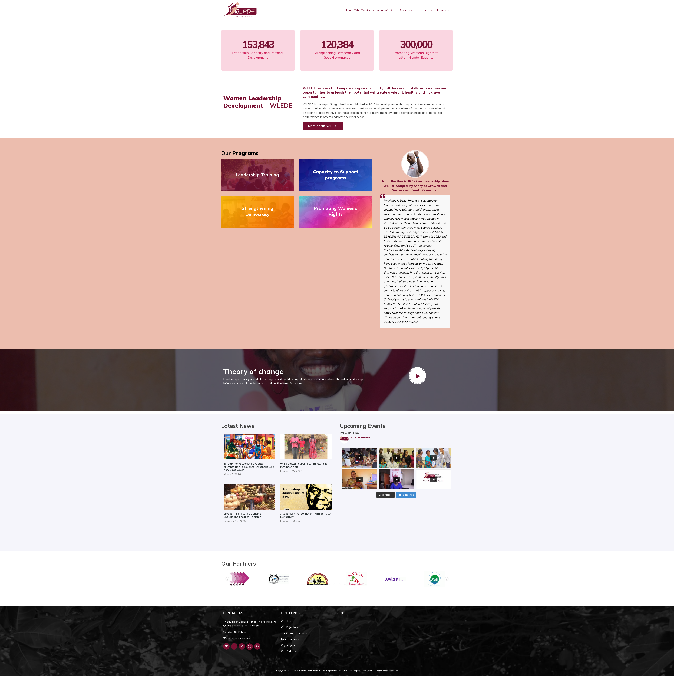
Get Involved (441, 10)
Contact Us (425, 10)
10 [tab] (355, 584)
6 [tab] (334, 584)
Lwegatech (392, 670)
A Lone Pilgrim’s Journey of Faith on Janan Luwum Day (305, 515)
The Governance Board (294, 633)
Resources (405, 10)
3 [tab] (318, 584)
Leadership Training (257, 174)
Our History (287, 621)
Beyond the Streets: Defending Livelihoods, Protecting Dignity (243, 515)
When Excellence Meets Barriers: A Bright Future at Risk (305, 465)
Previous (227, 579)
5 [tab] (329, 584)
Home (348, 10)
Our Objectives (289, 627)
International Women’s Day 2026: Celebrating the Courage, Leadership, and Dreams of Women (249, 466)
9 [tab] (350, 584)
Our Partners (288, 651)
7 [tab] (339, 584)
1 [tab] (308, 584)
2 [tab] (313, 584)
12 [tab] (366, 584)
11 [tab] (360, 584)
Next (446, 579)
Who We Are (362, 10)
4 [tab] (324, 584)
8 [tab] (345, 584)
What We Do (384, 10)
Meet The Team (290, 639)
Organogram (288, 645)
